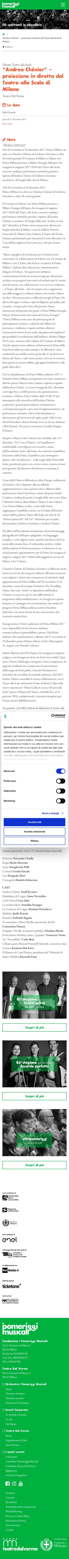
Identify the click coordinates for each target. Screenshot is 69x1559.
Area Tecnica (12, 1445)
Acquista (10, 1492)
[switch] (60, 781)
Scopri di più (34, 1028)
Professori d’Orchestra (17, 1402)
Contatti (10, 1497)
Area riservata (13, 1525)
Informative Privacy (16, 1520)
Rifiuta (34, 840)
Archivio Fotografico (16, 1475)
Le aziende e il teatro (16, 1414)
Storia (9, 1389)
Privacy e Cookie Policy (17, 1516)
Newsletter (11, 1502)
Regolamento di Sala (16, 1440)
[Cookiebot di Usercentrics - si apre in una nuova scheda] (51, 716)
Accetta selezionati (34, 831)
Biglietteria (11, 1470)
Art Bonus (11, 1424)
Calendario (11, 1456)
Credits (9, 1529)
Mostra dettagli (50, 813)
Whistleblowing (14, 1511)
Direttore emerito (15, 1398)
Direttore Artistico (15, 1393)
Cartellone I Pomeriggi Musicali (22, 1461)
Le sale (9, 1419)
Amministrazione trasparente (21, 1506)
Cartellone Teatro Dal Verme (20, 1466)
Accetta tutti (34, 822)
